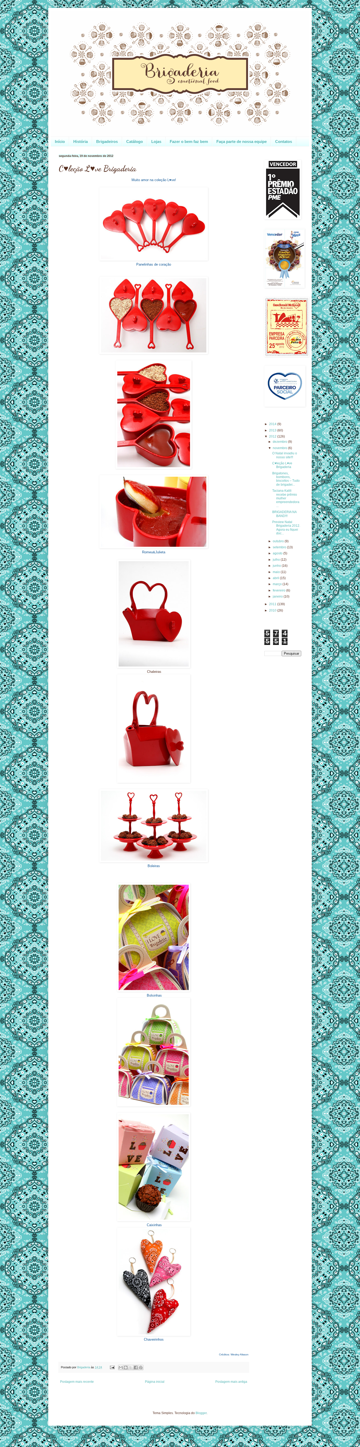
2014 (273, 424)
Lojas (156, 141)
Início (60, 141)
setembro (280, 547)
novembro (280, 448)
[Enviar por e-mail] (120, 1367)
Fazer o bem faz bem (189, 141)
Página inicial (154, 1382)
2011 (273, 604)
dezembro (280, 442)
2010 (273, 610)
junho (277, 566)
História (80, 141)
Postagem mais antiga (231, 1382)
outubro (279, 541)
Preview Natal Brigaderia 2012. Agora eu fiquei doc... (286, 527)
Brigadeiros (107, 141)
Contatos (283, 141)
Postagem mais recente (77, 1382)
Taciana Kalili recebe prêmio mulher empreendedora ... (285, 498)
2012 (273, 436)
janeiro (278, 596)
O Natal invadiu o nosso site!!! (284, 455)
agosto (278, 553)
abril (276, 578)
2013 (273, 430)
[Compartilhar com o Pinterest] (140, 1367)
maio (277, 572)
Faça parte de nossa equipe (241, 141)
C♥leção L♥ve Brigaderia (282, 465)
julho (277, 559)
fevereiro (279, 590)
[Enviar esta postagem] (112, 1367)
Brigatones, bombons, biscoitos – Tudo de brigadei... (286, 478)
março (278, 584)
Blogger (201, 1413)
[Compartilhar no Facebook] (135, 1367)
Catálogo (134, 141)
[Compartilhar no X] (130, 1367)
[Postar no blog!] (125, 1367)
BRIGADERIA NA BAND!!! (284, 514)
